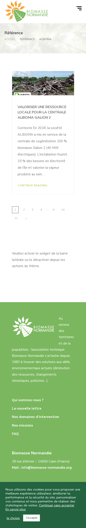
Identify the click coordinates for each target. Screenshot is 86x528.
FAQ (15, 434)
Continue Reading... (34, 185)
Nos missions (22, 425)
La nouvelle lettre (26, 408)
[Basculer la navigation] (80, 8)
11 (16, 218)
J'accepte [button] (31, 518)
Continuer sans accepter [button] (56, 505)
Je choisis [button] (13, 518)
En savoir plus (16, 509)
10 (62, 210)
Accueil (9, 39)
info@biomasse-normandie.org (46, 467)
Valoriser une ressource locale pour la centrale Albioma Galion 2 (42, 112)
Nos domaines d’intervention (35, 417)
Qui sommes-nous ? (27, 400)
